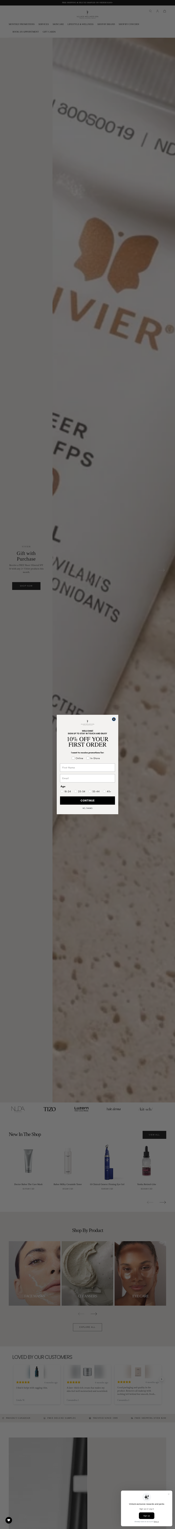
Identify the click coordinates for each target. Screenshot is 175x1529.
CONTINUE (88, 800)
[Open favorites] (8, 1520)
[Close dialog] (114, 719)
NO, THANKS (87, 808)
